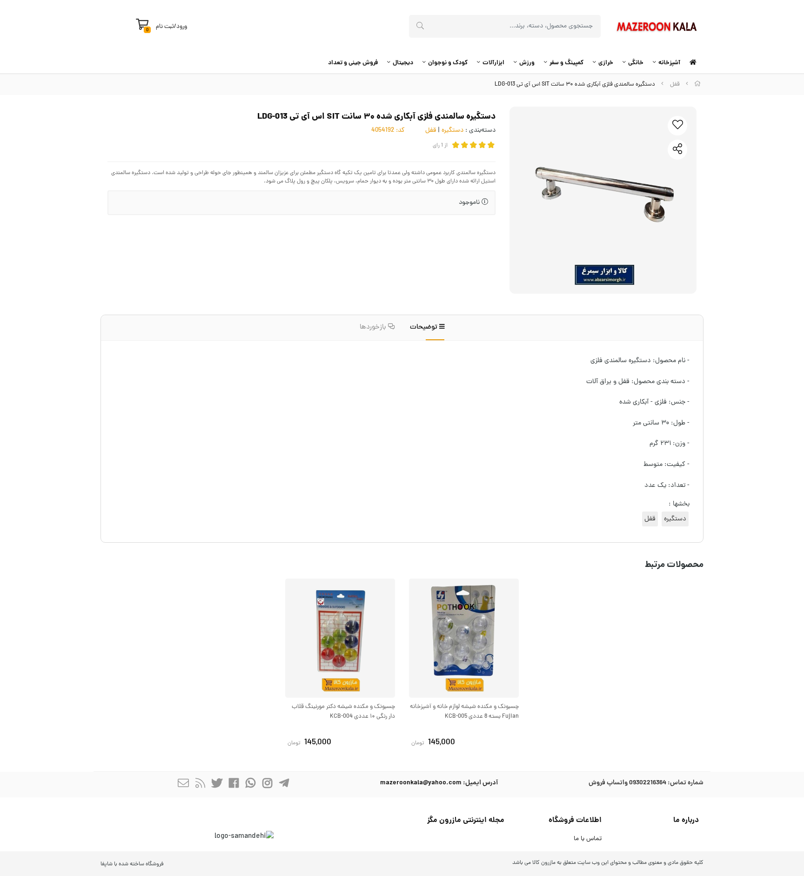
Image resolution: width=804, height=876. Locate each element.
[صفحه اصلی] (697, 84)
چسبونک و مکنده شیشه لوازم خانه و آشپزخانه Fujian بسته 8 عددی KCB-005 (464, 711)
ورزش (527, 63)
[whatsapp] (250, 784)
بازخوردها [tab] (374, 327)
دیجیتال (403, 63)
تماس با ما (588, 839)
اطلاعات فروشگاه (575, 820)
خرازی (605, 63)
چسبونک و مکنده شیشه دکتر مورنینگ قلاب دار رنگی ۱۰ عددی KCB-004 (343, 711)
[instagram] (267, 784)
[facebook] (234, 784)
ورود (181, 26)
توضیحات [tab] (424, 327)
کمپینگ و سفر (566, 63)
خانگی (635, 63)
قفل (675, 84)
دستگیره (452, 130)
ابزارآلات (493, 63)
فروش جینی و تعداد (353, 63)
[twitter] (217, 784)
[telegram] (284, 784)
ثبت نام (165, 26)
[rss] (200, 784)
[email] (183, 784)
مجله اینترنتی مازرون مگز (465, 820)
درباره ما (686, 820)
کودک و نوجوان (448, 63)
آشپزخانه (669, 63)
